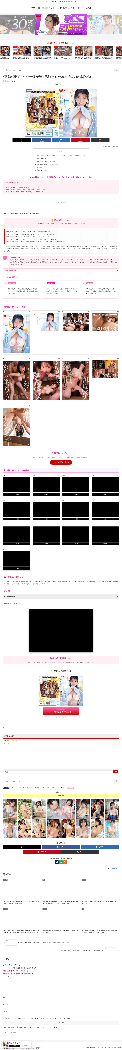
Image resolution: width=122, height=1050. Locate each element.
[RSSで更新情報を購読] (65, 862)
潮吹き (64, 787)
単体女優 (7, 787)
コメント (7, 976)
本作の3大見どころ (43, 158)
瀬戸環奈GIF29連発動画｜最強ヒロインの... (109, 745)
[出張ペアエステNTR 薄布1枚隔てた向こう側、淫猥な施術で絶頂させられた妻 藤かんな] (25, 828)
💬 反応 (25, 1045)
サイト (5, 1011)
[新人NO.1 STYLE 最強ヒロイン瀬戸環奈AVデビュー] (112, 828)
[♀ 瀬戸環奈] (39, 809)
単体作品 (37, 787)
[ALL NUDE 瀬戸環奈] (68, 828)
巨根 (48, 787)
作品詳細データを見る (10, 596)
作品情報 (39, 167)
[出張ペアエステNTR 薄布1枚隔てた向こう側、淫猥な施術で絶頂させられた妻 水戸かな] (39, 828)
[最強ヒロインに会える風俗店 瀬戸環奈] (68, 809)
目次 (58, 151)
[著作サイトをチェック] (57, 862)
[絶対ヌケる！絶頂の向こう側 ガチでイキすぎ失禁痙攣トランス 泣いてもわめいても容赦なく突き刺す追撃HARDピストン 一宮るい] (97, 809)
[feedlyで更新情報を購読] (61, 862)
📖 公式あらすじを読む (10, 270)
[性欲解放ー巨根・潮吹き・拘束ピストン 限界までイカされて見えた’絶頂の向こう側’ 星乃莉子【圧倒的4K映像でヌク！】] (83, 828)
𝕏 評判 (14, 1045)
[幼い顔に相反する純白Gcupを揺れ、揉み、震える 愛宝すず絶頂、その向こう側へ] (54, 828)
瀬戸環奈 (71, 787)
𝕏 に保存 (17, 494)
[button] (100, 140)
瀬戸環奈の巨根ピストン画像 (46, 161)
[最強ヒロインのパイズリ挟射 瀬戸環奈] (112, 809)
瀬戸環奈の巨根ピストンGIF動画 (47, 164)
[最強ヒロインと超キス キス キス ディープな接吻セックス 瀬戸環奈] (10, 828)
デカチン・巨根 (28, 787)
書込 (116, 772)
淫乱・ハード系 (56, 787)
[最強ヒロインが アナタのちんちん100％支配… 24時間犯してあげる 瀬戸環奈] (10, 809)
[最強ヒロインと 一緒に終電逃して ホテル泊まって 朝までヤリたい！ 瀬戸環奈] (83, 809)
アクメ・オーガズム (17, 787)
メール (5, 1004)
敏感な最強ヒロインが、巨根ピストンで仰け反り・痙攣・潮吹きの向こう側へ (62, 155)
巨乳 (43, 787)
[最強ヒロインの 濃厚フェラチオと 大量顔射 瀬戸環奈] (54, 809)
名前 (4, 997)
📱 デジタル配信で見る (61, 462)
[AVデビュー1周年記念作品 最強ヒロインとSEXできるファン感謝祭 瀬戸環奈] (25, 809)
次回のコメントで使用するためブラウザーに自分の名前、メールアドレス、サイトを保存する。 (39, 1018)
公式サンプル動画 (42, 170)
